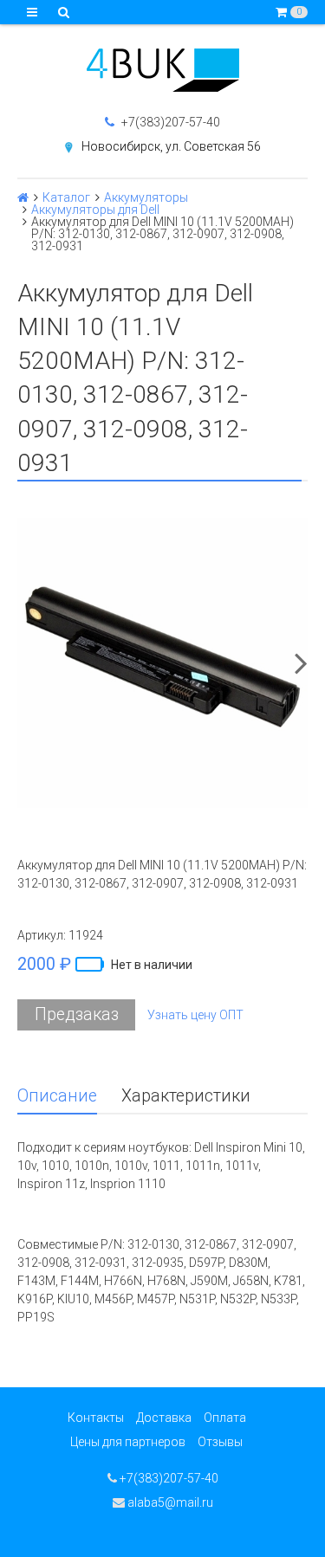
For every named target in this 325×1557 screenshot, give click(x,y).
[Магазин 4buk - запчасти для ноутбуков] (162, 70)
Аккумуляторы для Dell (95, 210)
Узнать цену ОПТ (195, 1015)
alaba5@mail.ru (169, 1502)
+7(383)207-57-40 (169, 122)
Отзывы (220, 1442)
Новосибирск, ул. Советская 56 (171, 146)
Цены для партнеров (127, 1442)
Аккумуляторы (146, 197)
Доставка (164, 1418)
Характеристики (185, 1096)
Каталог (66, 197)
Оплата (225, 1418)
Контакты (96, 1418)
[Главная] (23, 197)
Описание (57, 1096)
